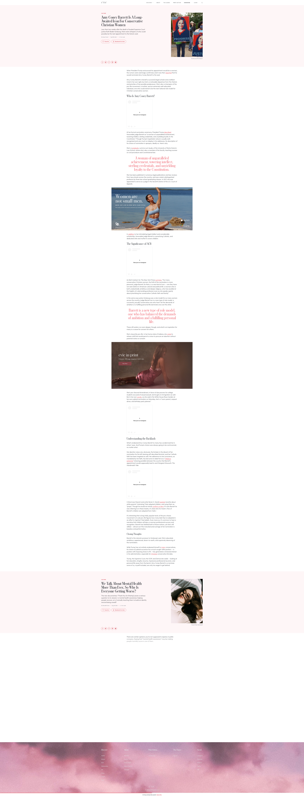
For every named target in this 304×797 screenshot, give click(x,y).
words (139, 397)
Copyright (126, 769)
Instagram (200, 755)
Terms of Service (128, 766)
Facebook (199, 759)
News (102, 780)
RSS (198, 769)
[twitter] (105, 62)
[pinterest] (109, 62)
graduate (135, 148)
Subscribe (159, 795)
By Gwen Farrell (104, 37)
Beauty (103, 759)
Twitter (199, 766)
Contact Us (127, 759)
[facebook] (102, 62)
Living (102, 773)
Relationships (104, 766)
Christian (154, 554)
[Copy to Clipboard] (115, 62)
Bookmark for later (120, 41)
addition (131, 234)
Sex (102, 769)
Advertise (126, 755)
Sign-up (175, 755)
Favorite (107, 41)
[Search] (201, 2)
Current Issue (152, 755)
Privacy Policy (127, 762)
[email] (112, 62)
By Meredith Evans (105, 605)
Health (103, 755)
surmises (158, 280)
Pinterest (199, 762)
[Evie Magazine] (104, 2)
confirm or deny (158, 506)
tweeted (162, 502)
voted (169, 334)
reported (168, 73)
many (163, 547)
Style (102, 762)
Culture (103, 776)
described (167, 132)
